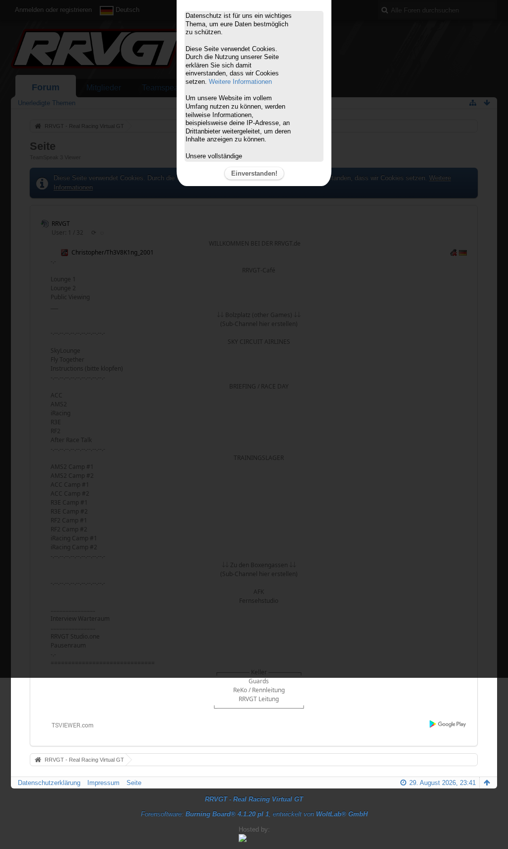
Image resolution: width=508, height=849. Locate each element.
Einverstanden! (254, 173)
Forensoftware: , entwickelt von (254, 814)
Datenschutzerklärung (49, 782)
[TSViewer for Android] (448, 723)
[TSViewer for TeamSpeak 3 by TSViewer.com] (68, 724)
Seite (134, 782)
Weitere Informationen (240, 81)
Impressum (103, 782)
